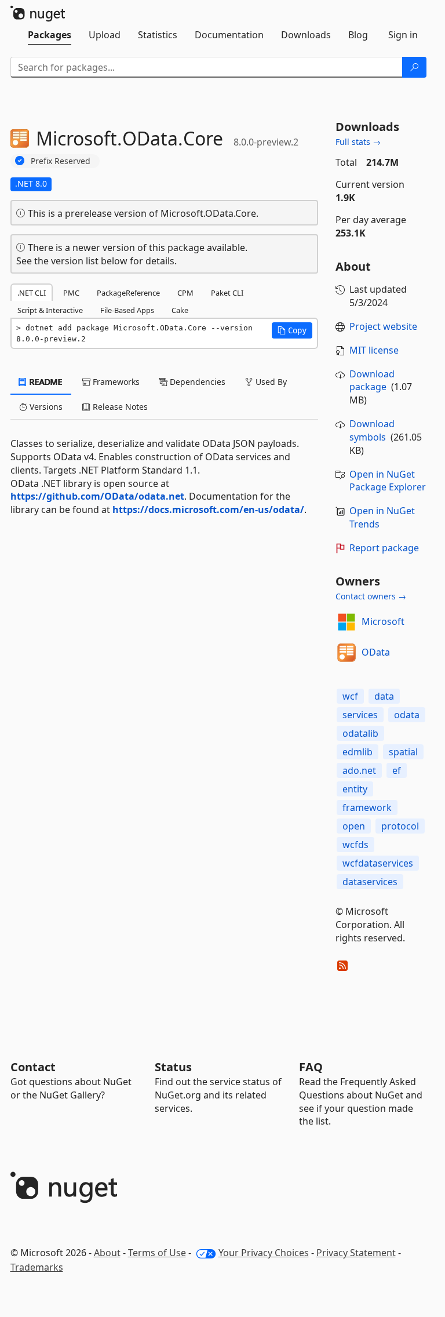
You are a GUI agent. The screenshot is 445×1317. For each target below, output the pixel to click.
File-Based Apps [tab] (127, 310)
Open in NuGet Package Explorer (387, 481)
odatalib (360, 733)
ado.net (359, 770)
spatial (403, 751)
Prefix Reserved (60, 160)
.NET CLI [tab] (31, 293)
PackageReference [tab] (128, 293)
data (384, 696)
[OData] (346, 652)
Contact (33, 1067)
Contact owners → (370, 596)
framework (367, 807)
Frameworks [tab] (115, 381)
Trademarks (36, 1267)
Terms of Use (157, 1252)
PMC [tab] (71, 293)
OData (376, 652)
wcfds (355, 844)
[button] (292, 330)
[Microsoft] (346, 622)
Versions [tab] (45, 406)
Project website (383, 326)
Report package (384, 547)
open (353, 826)
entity (354, 789)
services (360, 714)
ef (396, 770)
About (107, 1252)
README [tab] (45, 381)
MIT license (374, 350)
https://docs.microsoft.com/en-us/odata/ (208, 509)
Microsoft (383, 621)
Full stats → (358, 141)
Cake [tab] (180, 310)
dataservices (369, 881)
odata (407, 714)
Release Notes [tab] (119, 406)
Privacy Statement (356, 1252)
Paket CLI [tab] (227, 293)
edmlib (357, 751)
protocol (400, 826)
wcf (350, 696)
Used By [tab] (270, 381)
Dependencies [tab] (196, 381)
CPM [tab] (185, 293)
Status (173, 1067)
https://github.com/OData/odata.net (97, 496)
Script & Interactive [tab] (50, 310)
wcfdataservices (377, 863)
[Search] (414, 67)
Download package (372, 381)
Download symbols (372, 430)
